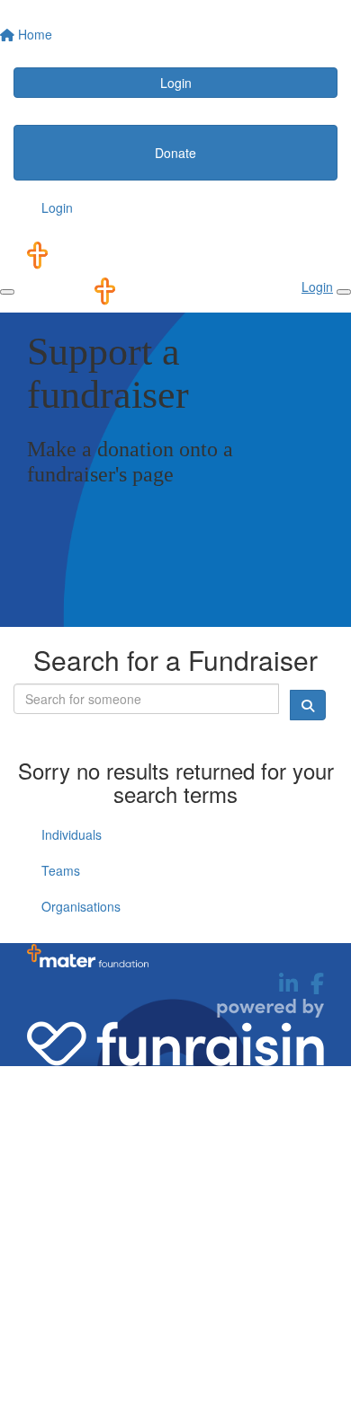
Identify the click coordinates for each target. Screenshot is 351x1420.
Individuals (71, 834)
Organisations (81, 906)
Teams (60, 870)
